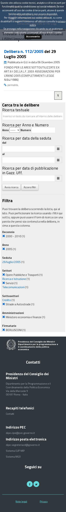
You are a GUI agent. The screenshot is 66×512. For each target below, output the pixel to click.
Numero (26, 130)
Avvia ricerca (11, 187)
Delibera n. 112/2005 (24, 51)
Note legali (21, 501)
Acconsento (33, 36)
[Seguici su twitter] (36, 484)
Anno (5, 130)
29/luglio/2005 (11, 262)
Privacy (44, 501)
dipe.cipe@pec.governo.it (20, 433)
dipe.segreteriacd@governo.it (23, 445)
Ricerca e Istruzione (14, 279)
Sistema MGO (13, 456)
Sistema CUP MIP (15, 451)
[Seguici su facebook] (30, 484)
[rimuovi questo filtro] (3, 236)
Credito (6, 300)
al (3, 154)
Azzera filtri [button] (30, 187)
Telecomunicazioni (13, 287)
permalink (13, 85)
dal (4, 143)
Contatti (10, 414)
